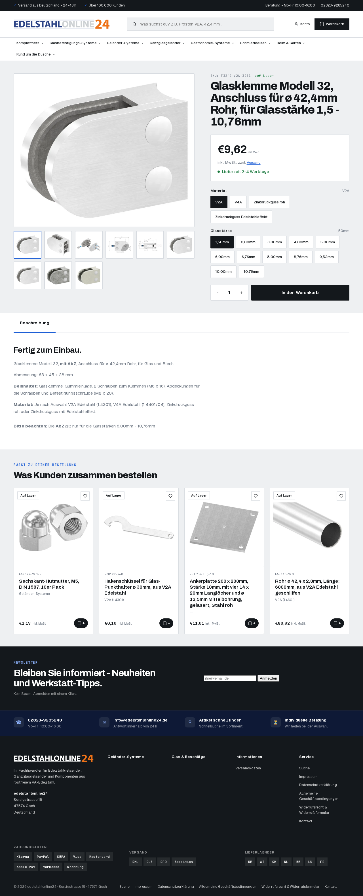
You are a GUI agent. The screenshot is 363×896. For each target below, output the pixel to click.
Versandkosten (248, 768)
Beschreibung (34, 322)
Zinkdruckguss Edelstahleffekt (241, 216)
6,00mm (222, 256)
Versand (254, 162)
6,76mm (248, 256)
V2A (219, 202)
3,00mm (274, 242)
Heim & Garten (289, 43)
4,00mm (301, 242)
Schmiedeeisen (253, 43)
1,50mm (222, 242)
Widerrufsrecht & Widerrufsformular (314, 810)
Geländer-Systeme (123, 43)
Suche (304, 768)
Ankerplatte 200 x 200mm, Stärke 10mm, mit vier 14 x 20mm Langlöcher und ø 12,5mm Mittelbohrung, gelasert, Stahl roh (219, 593)
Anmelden (268, 678)
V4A (238, 202)
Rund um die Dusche (33, 54)
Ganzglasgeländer (165, 43)
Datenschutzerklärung (318, 784)
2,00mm (248, 242)
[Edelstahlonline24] (62, 24)
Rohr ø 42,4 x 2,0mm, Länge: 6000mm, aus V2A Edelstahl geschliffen (307, 587)
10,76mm (251, 271)
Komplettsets (27, 43)
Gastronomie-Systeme (210, 43)
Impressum (308, 776)
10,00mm (223, 271)
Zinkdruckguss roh (269, 202)
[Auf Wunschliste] (85, 496)
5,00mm (327, 242)
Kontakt (305, 821)
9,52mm (327, 256)
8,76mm (301, 256)
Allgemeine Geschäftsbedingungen (319, 796)
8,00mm (274, 256)
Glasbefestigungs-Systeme (73, 43)
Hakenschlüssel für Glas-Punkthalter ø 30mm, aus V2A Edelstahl (137, 587)
